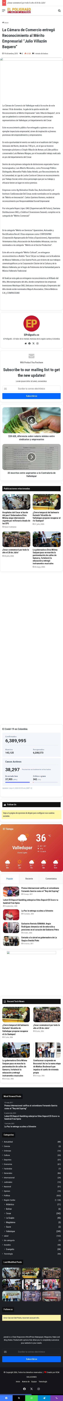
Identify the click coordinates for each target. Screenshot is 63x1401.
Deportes (7, 1159)
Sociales (7, 1245)
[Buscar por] (59, 11)
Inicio (6, 23)
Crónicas (7, 1151)
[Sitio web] (25, 343)
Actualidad (8, 1142)
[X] (33, 343)
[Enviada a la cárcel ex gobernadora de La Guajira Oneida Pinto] (11, 941)
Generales (8, 1173)
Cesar (8, 1213)
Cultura (7, 1155)
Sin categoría (9, 1240)
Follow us (8, 1309)
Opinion (7, 1191)
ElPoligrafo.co (31, 334)
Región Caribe (9, 1200)
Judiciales (8, 1182)
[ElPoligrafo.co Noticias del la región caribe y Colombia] (19, 10)
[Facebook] (29, 343)
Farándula (8, 1168)
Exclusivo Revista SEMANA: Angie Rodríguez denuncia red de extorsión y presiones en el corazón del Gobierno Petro (40, 926)
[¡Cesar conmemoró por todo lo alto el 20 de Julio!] (16, 539)
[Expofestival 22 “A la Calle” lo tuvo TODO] (51, 1296)
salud (6, 1236)
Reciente (29, 878)
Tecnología (8, 1254)
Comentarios (51, 878)
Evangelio (10, 1249)
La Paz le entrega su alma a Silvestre (37, 911)
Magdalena (10, 1222)
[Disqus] (31, 610)
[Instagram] (37, 343)
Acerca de (25, 1381)
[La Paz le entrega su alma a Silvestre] (11, 914)
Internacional (9, 1177)
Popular (9, 878)
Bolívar (9, 1209)
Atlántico (10, 1204)
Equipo (34, 1381)
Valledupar (10, 1231)
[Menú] (3, 11)
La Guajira (10, 1218)
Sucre (8, 1227)
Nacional (7, 1186)
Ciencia (7, 1146)
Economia (8, 1164)
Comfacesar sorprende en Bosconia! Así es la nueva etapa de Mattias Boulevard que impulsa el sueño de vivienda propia (47, 1066)
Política (7, 1195)
